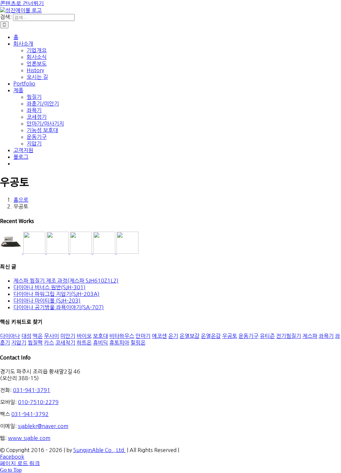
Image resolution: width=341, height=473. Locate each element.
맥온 (38, 336)
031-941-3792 (30, 414)
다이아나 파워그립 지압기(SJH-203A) (56, 294)
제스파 (309, 336)
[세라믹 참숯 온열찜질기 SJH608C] (11, 251)
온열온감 (211, 336)
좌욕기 (326, 336)
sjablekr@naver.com (43, 426)
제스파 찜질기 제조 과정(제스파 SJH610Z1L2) (66, 280)
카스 (49, 342)
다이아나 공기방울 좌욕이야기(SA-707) (58, 307)
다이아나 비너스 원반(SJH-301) (49, 287)
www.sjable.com (29, 438)
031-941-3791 (31, 390)
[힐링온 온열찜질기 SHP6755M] (105, 251)
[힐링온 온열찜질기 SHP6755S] (81, 251)
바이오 (84, 336)
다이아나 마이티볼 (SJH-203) (47, 300)
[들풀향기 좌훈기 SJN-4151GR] (35, 251)
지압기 (18, 342)
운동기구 (248, 336)
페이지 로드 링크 (20, 463)
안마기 (143, 336)
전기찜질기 (288, 336)
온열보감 (189, 336)
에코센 (159, 336)
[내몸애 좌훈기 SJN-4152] (58, 251)
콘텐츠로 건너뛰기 (22, 3)
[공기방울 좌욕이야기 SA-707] (128, 251)
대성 (26, 336)
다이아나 (10, 336)
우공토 (229, 336)
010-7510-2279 (38, 402)
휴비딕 (100, 342)
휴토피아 (119, 342)
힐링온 (138, 342)
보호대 (100, 336)
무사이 (51, 336)
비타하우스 (121, 336)
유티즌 (267, 336)
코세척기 (65, 342)
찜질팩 (35, 342)
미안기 (67, 336)
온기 (173, 336)
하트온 (84, 342)
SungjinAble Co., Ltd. (99, 450)
